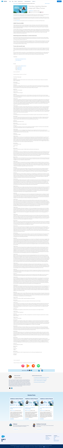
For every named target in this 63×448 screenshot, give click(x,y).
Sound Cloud (29, 362)
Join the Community (39, 429)
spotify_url (38, 365)
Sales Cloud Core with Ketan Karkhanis (39, 382)
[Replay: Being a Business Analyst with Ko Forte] (16, 401)
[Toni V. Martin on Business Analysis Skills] (46, 401)
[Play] (29, 12)
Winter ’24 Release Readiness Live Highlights (40, 380)
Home (14, 3)
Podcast (17, 3)
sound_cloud (33, 366)
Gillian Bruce (18, 378)
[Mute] (40, 12)
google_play (28, 366)
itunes (22, 366)
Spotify (34, 362)
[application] (36, 12)
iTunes (21, 362)
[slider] (42, 12)
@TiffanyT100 (20, 69)
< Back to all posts (47, 3)
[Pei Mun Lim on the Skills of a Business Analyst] (31, 401)
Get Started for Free (16, 429)
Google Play (24, 362)
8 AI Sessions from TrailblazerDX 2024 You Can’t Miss (41, 377)
